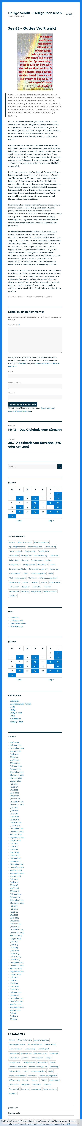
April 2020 (14, 760)
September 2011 (17, 1007)
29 (50, 512)
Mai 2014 (14, 915)
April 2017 (14, 852)
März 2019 (14, 796)
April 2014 (14, 918)
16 (58, 503)
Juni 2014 (14, 912)
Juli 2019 (14, 784)
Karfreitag (54, 569)
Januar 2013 (15, 959)
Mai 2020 (14, 757)
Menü (69, 14)
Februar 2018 (15, 823)
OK (68, 1124)
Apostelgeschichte (17, 547)
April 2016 (14, 888)
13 (35, 503)
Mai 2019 (14, 790)
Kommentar (14, 325)
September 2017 (17, 837)
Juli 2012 (14, 977)
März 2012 (14, 989)
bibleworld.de (14, 1113)
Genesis (24, 560)
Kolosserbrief (14, 573)
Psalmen (47, 587)
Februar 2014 (15, 924)
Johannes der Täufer (17, 569)
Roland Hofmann (18, 297)
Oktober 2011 (15, 1004)
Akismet (22, 363)
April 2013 (14, 951)
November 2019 (17, 775)
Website (11, 393)
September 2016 (17, 873)
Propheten (48, 297)
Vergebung (36, 591)
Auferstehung (50, 547)
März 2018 (14, 820)
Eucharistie (14, 556)
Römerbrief (14, 591)
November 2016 (17, 867)
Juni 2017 (14, 846)
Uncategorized (16, 722)
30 (58, 512)
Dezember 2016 (16, 864)
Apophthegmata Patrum (20, 704)
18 (20, 507)
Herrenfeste (42, 565)
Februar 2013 (15, 956)
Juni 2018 (14, 811)
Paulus (44, 582)
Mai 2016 (14, 885)
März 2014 (14, 921)
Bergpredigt (30, 551)
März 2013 (14, 954)
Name (10, 372)
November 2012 (17, 965)
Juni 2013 (14, 945)
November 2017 (16, 831)
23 (58, 507)
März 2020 (14, 763)
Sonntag (25, 591)
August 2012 (15, 974)
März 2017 (14, 855)
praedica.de (13, 1108)
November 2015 (17, 903)
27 (35, 512)
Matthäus (32, 578)
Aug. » (51, 521)
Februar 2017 (15, 858)
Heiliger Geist (14, 565)
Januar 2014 (15, 927)
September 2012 (17, 971)
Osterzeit (35, 582)
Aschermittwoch (35, 547)
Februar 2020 (16, 766)
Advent (12, 542)
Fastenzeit (53, 556)
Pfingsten (25, 587)
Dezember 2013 (16, 930)
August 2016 (15, 876)
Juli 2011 (13, 1013)
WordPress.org (16, 626)
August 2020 (15, 751)
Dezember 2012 (16, 962)
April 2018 (14, 817)
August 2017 (15, 840)
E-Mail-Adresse (15, 382)
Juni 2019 (14, 787)
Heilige (48, 560)
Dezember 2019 (16, 772)
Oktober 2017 (16, 834)
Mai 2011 (14, 1019)
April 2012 (14, 986)
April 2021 (14, 742)
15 (50, 503)
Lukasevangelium (38, 573)
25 (20, 512)
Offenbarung (14, 582)
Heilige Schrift (29, 565)
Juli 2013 (13, 942)
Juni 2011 (14, 1016)
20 (35, 507)
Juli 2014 (14, 909)
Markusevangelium (17, 578)
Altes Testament (25, 542)
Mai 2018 (14, 814)
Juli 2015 (14, 906)
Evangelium (26, 556)
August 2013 (15, 939)
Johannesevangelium (38, 569)
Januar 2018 (15, 826)
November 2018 (17, 805)
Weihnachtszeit (50, 591)
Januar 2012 (15, 995)
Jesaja (52, 565)
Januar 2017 (15, 861)
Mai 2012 (14, 983)
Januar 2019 (15, 799)
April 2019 (14, 793)
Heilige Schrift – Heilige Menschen (35, 13)
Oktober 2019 (16, 778)
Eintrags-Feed (16, 620)
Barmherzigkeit (15, 551)
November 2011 (16, 1001)
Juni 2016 (14, 882)
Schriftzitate (38, 297)
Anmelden (14, 617)
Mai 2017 (14, 849)
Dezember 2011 (16, 998)
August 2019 (15, 781)
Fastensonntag (40, 556)
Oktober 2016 (16, 870)
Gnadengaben (37, 560)
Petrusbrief (14, 587)
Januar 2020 (15, 769)
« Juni (18, 521)
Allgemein (14, 701)
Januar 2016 (15, 897)
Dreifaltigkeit (43, 551)
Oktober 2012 (16, 968)
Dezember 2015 (16, 900)
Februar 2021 (15, 745)
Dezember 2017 (16, 828)
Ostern (25, 582)
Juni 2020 (14, 754)
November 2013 (16, 933)
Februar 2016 (15, 894)
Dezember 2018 (16, 802)
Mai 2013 (14, 948)
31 (12, 516)
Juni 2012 (14, 980)
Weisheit (13, 596)
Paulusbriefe (54, 582)
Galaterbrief (14, 560)
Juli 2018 (14, 808)
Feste (12, 707)
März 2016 (14, 891)
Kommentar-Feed (18, 623)
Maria (50, 573)
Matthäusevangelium (48, 578)
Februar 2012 (15, 992)
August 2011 (15, 1010)
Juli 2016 (14, 879)
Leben (25, 573)
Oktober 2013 (16, 936)
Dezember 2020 (17, 748)
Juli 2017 (13, 843)
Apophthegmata (41, 542)
